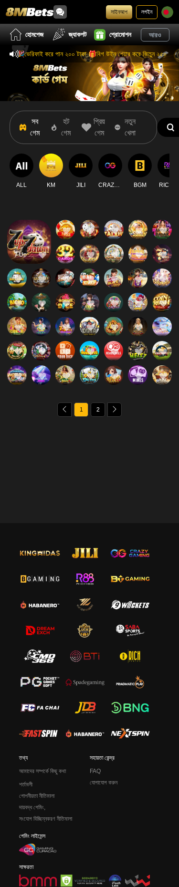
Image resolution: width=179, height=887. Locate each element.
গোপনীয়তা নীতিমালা (36, 796)
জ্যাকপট (78, 34)
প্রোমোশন (120, 34)
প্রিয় (29, 228)
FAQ (95, 771)
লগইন (146, 12)
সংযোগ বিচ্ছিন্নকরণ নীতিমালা (45, 818)
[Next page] (114, 409)
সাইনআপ (119, 12)
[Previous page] (64, 409)
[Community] (60, 12)
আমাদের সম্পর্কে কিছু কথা (42, 771)
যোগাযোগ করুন (103, 782)
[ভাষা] (167, 12)
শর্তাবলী (25, 784)
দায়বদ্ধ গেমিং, (32, 807)
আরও (155, 35)
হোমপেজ (34, 34)
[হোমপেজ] (29, 12)
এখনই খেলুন (29, 250)
